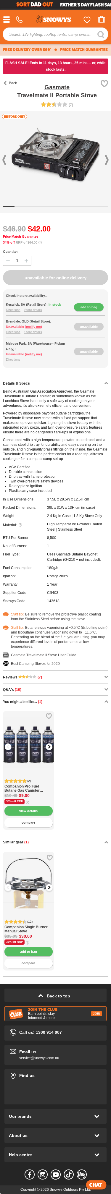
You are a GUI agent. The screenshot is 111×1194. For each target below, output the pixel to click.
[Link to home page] (55, 20)
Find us (55, 1074)
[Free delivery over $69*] (27, 50)
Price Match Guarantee (20, 236)
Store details (33, 310)
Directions (13, 310)
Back (13, 83)
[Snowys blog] (82, 1174)
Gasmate (57, 87)
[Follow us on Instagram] (43, 1174)
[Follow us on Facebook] (30, 1174)
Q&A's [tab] (12, 690)
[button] (11, 746)
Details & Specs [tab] (16, 383)
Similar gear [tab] (16, 842)
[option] (28, 736)
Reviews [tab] (22, 677)
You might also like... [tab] (22, 702)
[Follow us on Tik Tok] (69, 1174)
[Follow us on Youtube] (56, 1174)
